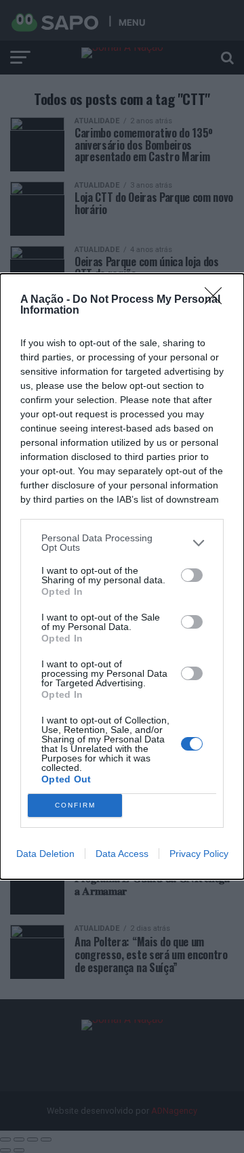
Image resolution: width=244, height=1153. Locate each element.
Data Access (122, 853)
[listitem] (122, 542)
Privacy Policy (198, 853)
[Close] (217, 300)
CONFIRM (75, 805)
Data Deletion (45, 853)
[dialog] (122, 576)
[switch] (192, 575)
